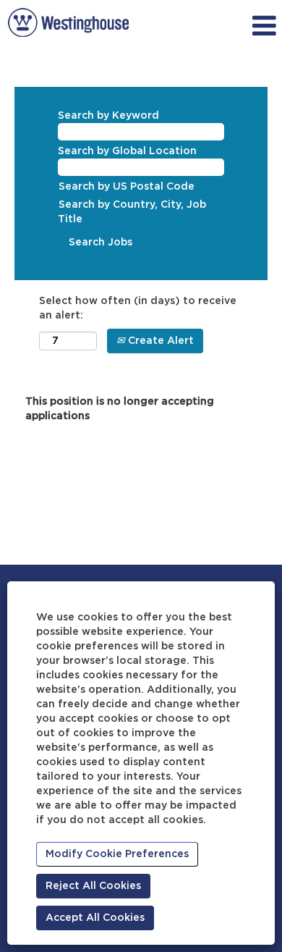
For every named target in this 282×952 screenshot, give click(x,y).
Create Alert (159, 341)
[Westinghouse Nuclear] (68, 22)
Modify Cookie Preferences (117, 854)
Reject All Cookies (93, 886)
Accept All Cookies (95, 918)
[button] (243, 26)
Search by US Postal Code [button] (127, 187)
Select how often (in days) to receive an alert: (137, 308)
